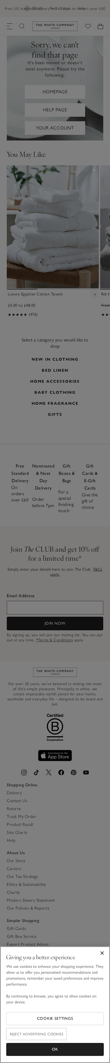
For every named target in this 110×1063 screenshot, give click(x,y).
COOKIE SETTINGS (55, 1018)
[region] (55, 1004)
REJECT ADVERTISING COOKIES (36, 1034)
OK (55, 1049)
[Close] (102, 953)
